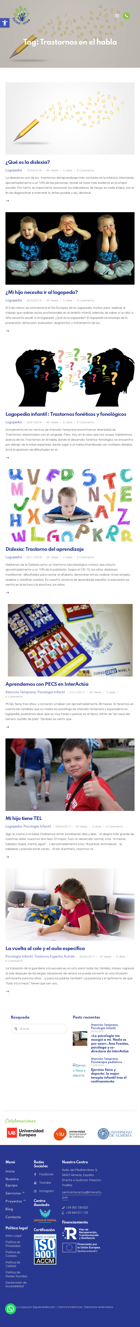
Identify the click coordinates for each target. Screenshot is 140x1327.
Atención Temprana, (104, 1025)
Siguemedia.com (44, 1307)
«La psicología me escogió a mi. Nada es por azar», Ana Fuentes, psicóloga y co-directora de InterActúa (110, 1043)
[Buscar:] (39, 1028)
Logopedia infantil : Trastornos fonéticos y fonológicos (65, 414)
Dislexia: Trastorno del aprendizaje (44, 549)
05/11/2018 (34, 557)
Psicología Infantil (51, 692)
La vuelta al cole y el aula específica (45, 948)
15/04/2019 (34, 170)
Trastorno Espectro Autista (54, 956)
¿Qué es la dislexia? (27, 162)
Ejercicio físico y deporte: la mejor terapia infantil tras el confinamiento (109, 1075)
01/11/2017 (77, 692)
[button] (4, 23)
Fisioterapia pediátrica (106, 1062)
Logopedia (13, 170)
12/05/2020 (97, 1065)
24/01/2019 (34, 422)
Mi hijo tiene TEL (23, 818)
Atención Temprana (20, 692)
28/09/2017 (63, 826)
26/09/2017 (87, 956)
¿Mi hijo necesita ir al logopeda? (41, 292)
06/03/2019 (34, 300)
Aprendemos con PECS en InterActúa (46, 684)
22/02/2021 (97, 1031)
